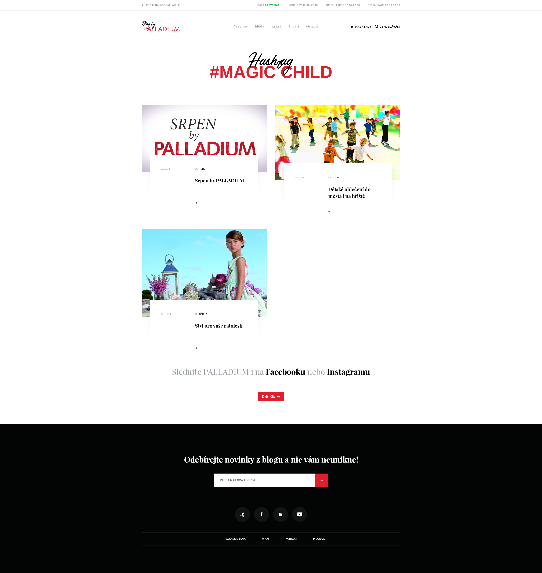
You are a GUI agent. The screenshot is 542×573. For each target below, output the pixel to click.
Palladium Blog (235, 538)
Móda (259, 26)
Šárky (203, 314)
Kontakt (291, 538)
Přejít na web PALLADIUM (163, 5)
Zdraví (293, 26)
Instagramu (348, 371)
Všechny (241, 26)
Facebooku (285, 371)
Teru (202, 169)
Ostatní (312, 26)
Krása (276, 26)
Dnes (268, 5)
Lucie (336, 177)
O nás (266, 538)
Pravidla (319, 538)
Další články (271, 396)
